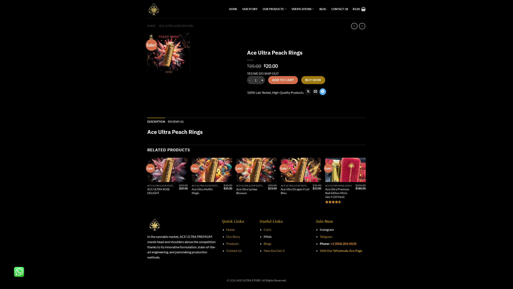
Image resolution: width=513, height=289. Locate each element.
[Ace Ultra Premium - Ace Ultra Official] (185, 9)
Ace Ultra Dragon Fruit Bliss (295, 191)
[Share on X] (308, 91)
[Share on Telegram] (322, 91)
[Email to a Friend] (315, 91)
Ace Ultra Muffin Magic (202, 191)
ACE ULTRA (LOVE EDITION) (176, 25)
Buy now (313, 80)
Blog (322, 9)
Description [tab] (156, 121)
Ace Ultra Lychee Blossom (246, 191)
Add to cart (283, 80)
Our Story (250, 9)
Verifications (301, 9)
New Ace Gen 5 (274, 250)
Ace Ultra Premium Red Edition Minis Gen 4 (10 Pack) (337, 192)
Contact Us (339, 9)
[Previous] (147, 184)
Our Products (273, 9)
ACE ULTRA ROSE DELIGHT (158, 191)
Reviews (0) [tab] (176, 121)
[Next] (366, 184)
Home (233, 9)
